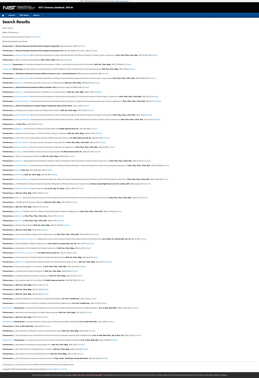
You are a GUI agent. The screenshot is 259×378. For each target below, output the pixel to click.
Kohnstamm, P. (7, 308)
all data (82, 46)
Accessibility (45, 375)
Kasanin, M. (20, 83)
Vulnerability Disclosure (112, 375)
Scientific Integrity (162, 375)
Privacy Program (57, 375)
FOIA (137, 375)
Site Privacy (36, 375)
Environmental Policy (147, 375)
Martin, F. (19, 197)
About (35, 15)
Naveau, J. (19, 92)
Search (11, 15)
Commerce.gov (197, 375)
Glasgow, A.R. (7, 64)
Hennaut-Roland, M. (23, 55)
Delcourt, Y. (19, 161)
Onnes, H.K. (32, 239)
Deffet (18, 138)
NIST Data (24, 15)
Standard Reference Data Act (57, 369)
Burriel (18, 170)
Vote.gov (224, 375)
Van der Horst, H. (22, 239)
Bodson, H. (19, 129)
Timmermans (35, 37)
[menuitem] (3, 15)
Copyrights (68, 375)
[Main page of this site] (3, 15)
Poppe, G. (19, 151)
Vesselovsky (20, 174)
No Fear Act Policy (128, 375)
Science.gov (208, 375)
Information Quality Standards (180, 375)
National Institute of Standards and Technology (19, 7)
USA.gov (217, 375)
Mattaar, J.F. (20, 262)
